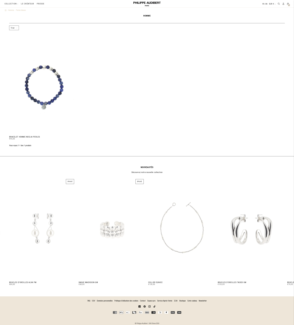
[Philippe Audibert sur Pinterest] (144, 306)
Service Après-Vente (164, 301)
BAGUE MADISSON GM (88, 282)
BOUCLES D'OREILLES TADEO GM (232, 282)
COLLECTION (11, 4)
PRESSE (40, 4)
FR (263, 4)
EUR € (271, 4)
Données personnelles (105, 301)
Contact (143, 301)
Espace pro (151, 301)
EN (266, 4)
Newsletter (203, 301)
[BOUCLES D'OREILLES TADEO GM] (251, 228)
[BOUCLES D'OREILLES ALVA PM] (42, 228)
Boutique (182, 301)
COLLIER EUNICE (155, 282)
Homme (11, 10)
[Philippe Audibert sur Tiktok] (154, 306)
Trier (13, 28)
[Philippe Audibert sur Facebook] (140, 306)
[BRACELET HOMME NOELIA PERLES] (42, 82)
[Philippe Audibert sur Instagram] (149, 306)
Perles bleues (21, 10)
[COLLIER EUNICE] (181, 228)
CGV (93, 301)
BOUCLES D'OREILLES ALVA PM (22, 282)
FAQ (88, 301)
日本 (176, 301)
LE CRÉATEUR (27, 4)
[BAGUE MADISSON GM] (112, 228)
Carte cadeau (192, 301)
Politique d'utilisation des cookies (126, 301)
